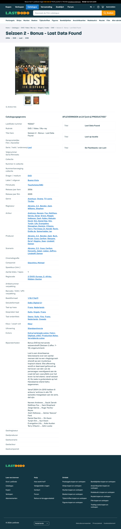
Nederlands (39, 307)
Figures (55, 20)
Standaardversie (35, 328)
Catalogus (32, 7)
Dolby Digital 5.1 (35, 303)
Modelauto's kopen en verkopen (103, 492)
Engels (37, 312)
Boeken (34, 20)
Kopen (8, 7)
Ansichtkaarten (79, 20)
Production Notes (50, 335)
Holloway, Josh (34, 218)
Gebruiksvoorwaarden (83, 523)
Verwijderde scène (36, 338)
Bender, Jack (46, 206)
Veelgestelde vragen (41, 486)
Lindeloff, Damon (35, 253)
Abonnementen (11, 498)
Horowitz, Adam (35, 251)
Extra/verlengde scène (38, 333)
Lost (20, 38)
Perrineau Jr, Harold (43, 229)
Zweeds (42, 319)
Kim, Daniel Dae (41, 221)
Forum (71, 7)
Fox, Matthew (51, 213)
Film (108, 20)
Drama (40, 199)
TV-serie (48, 199)
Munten (26, 20)
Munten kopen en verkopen (72, 490)
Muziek (102, 20)
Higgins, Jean (40, 241)
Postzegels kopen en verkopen (73, 482)
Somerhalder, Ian (44, 231)
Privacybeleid (97, 523)
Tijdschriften (44, 20)
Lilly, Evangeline (41, 223)
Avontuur (32, 199)
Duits (30, 312)
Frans (30, 307)
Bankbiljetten (65, 20)
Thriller (31, 201)
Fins (42, 316)
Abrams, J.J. (33, 206)
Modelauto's (92, 20)
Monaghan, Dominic (36, 226)
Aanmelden (110, 7)
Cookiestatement (109, 523)
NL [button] (91, 7)
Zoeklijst (60, 7)
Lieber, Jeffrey (49, 251)
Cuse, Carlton (40, 238)
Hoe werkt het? (39, 482)
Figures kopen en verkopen (72, 502)
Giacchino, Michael (36, 263)
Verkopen (19, 7)
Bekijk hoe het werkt (89, 2)
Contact (37, 490)
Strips (19, 20)
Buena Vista (33, 180)
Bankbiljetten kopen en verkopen (103, 482)
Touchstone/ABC (35, 185)
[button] (103, 7)
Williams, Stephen (36, 208)
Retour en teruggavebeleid (44, 498)
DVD (27, 38)
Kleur (30, 324)
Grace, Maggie (47, 216)
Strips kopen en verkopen (71, 486)
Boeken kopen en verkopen (72, 494)
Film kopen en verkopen (99, 501)
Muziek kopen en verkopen (101, 496)
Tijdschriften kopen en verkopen (74, 498)
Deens (30, 316)
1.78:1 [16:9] (33, 298)
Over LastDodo (11, 482)
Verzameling (46, 7)
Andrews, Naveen (36, 213)
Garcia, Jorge (34, 216)
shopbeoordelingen (74, 2)
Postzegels (10, 20)
